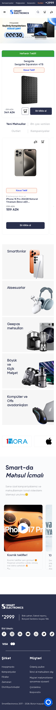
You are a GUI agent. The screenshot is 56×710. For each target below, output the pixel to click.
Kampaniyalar (7, 3)
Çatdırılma (35, 687)
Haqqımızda (8, 667)
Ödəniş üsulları (37, 667)
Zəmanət (6, 682)
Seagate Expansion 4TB (29, 64)
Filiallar (5, 677)
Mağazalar (20, 3)
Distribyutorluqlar (11, 687)
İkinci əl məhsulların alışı (41, 672)
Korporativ (31, 3)
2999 (49, 3)
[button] (20, 37)
